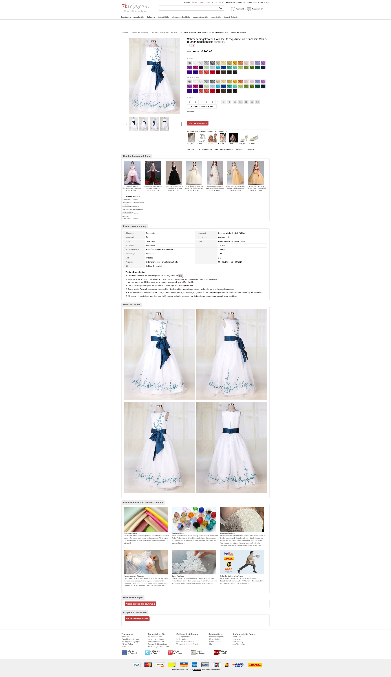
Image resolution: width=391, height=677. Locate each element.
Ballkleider (151, 17)
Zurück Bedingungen (224, 149)
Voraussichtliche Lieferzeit (187, 644)
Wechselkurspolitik (216, 637)
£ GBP (207, 2)
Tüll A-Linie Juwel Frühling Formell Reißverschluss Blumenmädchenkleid (174, 188)
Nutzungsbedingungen (131, 642)
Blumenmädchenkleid (130, 199)
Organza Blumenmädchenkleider (130, 217)
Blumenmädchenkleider (181, 17)
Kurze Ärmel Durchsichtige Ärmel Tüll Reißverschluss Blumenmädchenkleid (194, 188)
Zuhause (124, 32)
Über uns (125, 637)
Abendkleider (138, 17)
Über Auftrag (237, 639)
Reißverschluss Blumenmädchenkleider (130, 213)
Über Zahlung (237, 642)
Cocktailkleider (163, 17)
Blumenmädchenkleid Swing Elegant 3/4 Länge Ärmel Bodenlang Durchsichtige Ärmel (235, 189)
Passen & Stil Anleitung (157, 644)
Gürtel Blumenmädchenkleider (133, 202)
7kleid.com (197, 670)
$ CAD (221, 2)
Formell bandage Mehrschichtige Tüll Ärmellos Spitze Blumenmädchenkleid (132, 189)
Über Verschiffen (238, 644)
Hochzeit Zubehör (231, 17)
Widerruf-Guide (214, 642)
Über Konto (236, 637)
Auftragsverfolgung (156, 639)
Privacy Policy (127, 644)
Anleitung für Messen (245, 149)
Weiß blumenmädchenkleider (132, 209)
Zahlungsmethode (184, 637)
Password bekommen (255, 2)
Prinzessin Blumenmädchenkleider (165, 32)
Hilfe (267, 2)
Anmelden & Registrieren (235, 2)
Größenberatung (205, 149)
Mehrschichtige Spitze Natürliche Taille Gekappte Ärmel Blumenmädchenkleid (215, 188)
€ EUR (201, 2)
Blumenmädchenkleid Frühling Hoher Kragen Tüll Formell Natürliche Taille (256, 188)
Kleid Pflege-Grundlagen (158, 647)
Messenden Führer (156, 642)
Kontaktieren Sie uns (130, 639)
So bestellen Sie (155, 637)
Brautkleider (126, 17)
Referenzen (126, 647)
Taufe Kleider (216, 17)
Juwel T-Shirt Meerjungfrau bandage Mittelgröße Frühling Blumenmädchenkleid (153, 189)
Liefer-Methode (182, 639)
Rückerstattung (214, 639)
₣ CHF (214, 2)
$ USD (194, 2)
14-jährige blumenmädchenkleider (130, 205)
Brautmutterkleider (200, 17)
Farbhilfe (190, 149)
